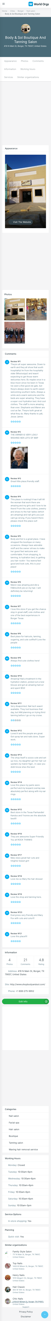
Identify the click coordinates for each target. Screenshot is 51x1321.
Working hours (27, 69)
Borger (21, 11)
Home (4, 11)
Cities (12, 11)
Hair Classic (19, 1287)
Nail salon (31, 11)
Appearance (10, 61)
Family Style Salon (22, 1251)
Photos (24, 61)
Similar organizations (28, 77)
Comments (38, 61)
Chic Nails (18, 1298)
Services (8, 77)
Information (10, 69)
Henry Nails (18, 1275)
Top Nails (17, 1263)
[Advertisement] (25, 115)
